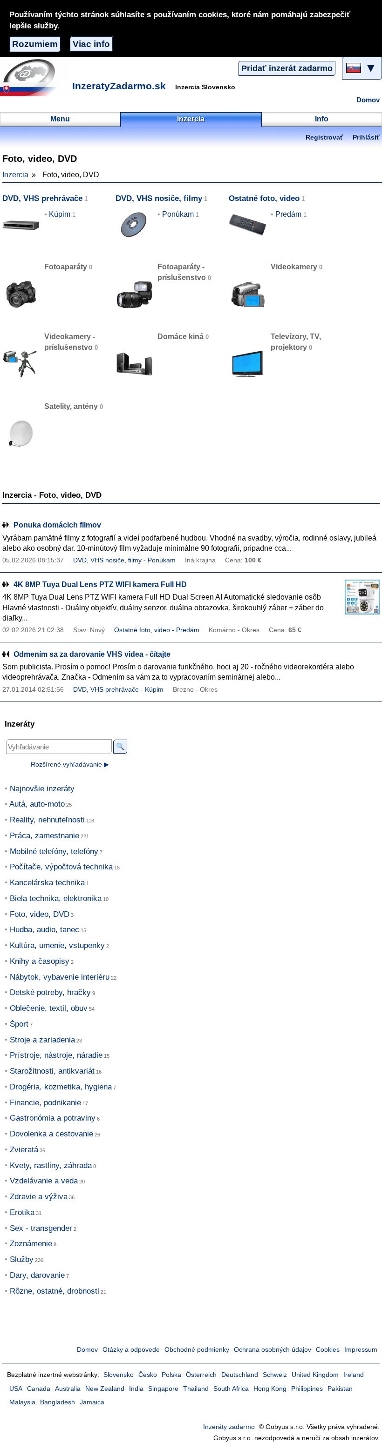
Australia (68, 1388)
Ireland (353, 1374)
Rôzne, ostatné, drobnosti (54, 1291)
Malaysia (22, 1402)
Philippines (307, 1388)
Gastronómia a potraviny (53, 1118)
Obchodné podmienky (196, 1349)
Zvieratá (24, 1149)
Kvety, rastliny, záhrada (51, 1165)
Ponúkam (178, 214)
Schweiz (275, 1374)
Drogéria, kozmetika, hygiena (61, 1086)
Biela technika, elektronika (56, 898)
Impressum (360, 1349)
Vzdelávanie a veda (44, 1180)
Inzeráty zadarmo (229, 1426)
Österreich (201, 1374)
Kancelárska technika (47, 882)
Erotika (22, 1212)
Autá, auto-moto (37, 804)
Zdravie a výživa (39, 1196)
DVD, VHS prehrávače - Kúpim (118, 689)
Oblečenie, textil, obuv (49, 1008)
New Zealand (104, 1388)
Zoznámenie (31, 1243)
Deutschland (239, 1374)
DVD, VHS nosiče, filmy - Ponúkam (124, 560)
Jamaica (92, 1402)
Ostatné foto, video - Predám (156, 630)
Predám (288, 214)
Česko (147, 1374)
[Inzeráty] (35, 77)
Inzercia (15, 175)
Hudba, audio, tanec (44, 929)
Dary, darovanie (37, 1275)
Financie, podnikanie (45, 1102)
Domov (368, 100)
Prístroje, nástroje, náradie (56, 1055)
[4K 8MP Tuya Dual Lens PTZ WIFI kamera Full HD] (356, 597)
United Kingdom (315, 1374)
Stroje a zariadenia (42, 1039)
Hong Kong (269, 1388)
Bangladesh (57, 1402)
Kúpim (59, 214)
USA (15, 1388)
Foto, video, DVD (39, 914)
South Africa (231, 1388)
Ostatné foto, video (264, 198)
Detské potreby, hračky (50, 992)
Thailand (196, 1388)
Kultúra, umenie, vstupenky (57, 945)
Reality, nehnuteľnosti (47, 819)
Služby (22, 1259)
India (136, 1388)
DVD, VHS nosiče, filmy (159, 198)
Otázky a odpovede (131, 1349)
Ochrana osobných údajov (272, 1349)
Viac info (91, 44)
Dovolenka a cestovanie (51, 1133)
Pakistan (340, 1388)
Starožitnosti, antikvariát (52, 1071)
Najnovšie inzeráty (42, 788)
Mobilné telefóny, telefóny (54, 851)
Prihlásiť (366, 137)
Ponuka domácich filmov (57, 525)
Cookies (328, 1349)
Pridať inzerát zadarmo (287, 68)
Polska (171, 1374)
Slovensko (118, 1374)
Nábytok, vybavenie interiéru (59, 977)
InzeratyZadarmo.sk (119, 85)
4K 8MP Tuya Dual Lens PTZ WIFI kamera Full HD (100, 584)
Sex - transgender (41, 1228)
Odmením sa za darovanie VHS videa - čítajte (92, 654)
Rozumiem (35, 44)
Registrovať (324, 137)
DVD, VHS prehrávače (42, 198)
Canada (38, 1388)
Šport (19, 1024)
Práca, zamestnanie (44, 835)
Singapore (163, 1388)
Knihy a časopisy (39, 961)
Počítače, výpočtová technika (61, 866)
